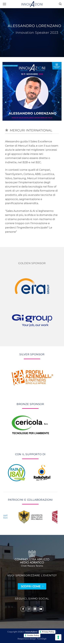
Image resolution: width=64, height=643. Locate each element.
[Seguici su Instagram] (29, 609)
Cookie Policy (33, 635)
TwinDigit (41, 639)
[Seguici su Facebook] (23, 609)
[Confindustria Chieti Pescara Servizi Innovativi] (32, 558)
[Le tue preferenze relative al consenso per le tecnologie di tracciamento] (58, 637)
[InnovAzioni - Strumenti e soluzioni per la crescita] (32, 4)
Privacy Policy (48, 632)
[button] (4, 4)
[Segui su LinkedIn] (35, 609)
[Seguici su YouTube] (41, 609)
